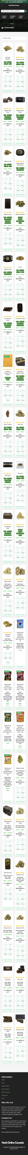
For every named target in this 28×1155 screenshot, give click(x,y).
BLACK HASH (4, 17)
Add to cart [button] (20, 667)
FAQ (3, 1098)
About (3, 1080)
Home (3, 24)
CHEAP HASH (21, 17)
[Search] (25, 11)
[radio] (5, 77)
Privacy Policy (5, 1089)
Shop (7, 24)
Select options (8, 90)
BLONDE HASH (12, 17)
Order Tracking (6, 1092)
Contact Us (5, 1095)
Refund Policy (5, 1086)
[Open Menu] (2, 5)
